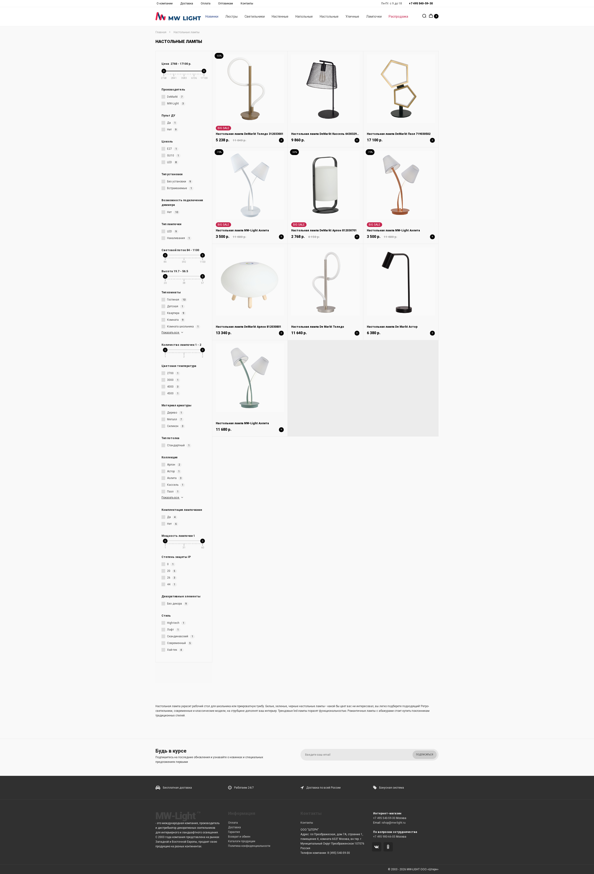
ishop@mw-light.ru (394, 822)
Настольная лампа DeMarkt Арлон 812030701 (324, 230)
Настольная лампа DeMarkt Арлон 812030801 (248, 326)
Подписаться (424, 754)
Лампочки (374, 16)
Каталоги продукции (241, 841)
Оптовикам (225, 3)
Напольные (304, 16)
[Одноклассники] (389, 847)
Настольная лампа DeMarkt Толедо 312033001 (249, 134)
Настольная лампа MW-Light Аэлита (242, 230)
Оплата (205, 3)
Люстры (231, 16)
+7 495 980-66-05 (384, 836)
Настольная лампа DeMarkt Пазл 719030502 (398, 134)
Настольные (329, 16)
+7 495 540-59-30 (384, 818)
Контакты (247, 3)
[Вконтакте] (377, 847)
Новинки (211, 16)
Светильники (255, 16)
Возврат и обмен (239, 836)
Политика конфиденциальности (249, 846)
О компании (165, 3)
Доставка (186, 3)
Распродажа (398, 16)
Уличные (352, 16)
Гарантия (234, 832)
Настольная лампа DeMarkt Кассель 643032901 (325, 134)
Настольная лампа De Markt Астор (392, 326)
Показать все (170, 332)
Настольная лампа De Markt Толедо (317, 326)
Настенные (280, 16)
